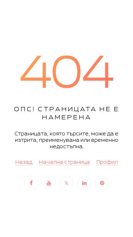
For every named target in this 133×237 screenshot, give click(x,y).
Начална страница (64, 162)
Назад (23, 162)
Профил (107, 162)
